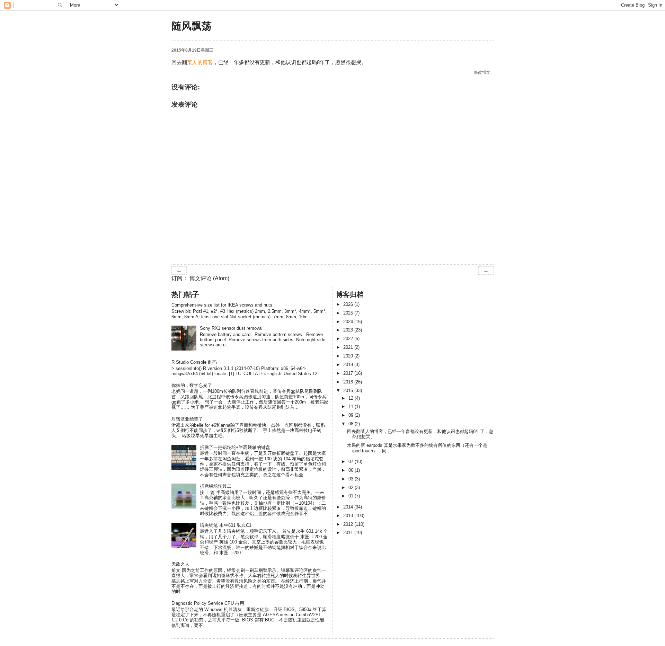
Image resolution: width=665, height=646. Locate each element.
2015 (348, 390)
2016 (348, 381)
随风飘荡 (191, 26)
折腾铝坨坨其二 (215, 486)
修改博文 (482, 72)
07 (351, 461)
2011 (348, 532)
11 (351, 406)
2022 (348, 338)
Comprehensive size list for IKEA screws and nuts (221, 305)
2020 (348, 356)
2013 (348, 515)
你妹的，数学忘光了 (191, 385)
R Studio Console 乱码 (194, 362)
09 (351, 415)
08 (351, 423)
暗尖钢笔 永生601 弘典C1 (225, 525)
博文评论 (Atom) (209, 278)
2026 (348, 304)
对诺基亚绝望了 (187, 419)
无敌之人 (180, 564)
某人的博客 (200, 62)
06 (351, 470)
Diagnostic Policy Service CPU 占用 (207, 603)
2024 (348, 321)
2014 (348, 507)
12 (351, 398)
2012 (348, 524)
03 (351, 478)
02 (351, 487)
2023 (348, 330)
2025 (348, 313)
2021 (348, 347)
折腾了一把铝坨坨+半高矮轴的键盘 (235, 447)
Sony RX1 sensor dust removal (231, 328)
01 (351, 495)
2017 (348, 373)
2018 (348, 364)
